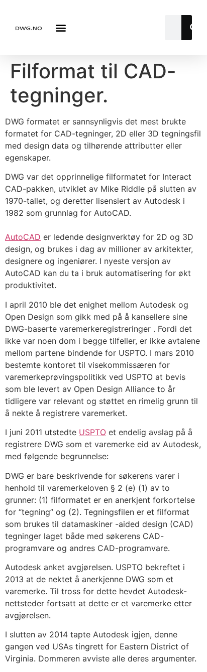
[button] (60, 28)
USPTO (92, 432)
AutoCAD (23, 237)
